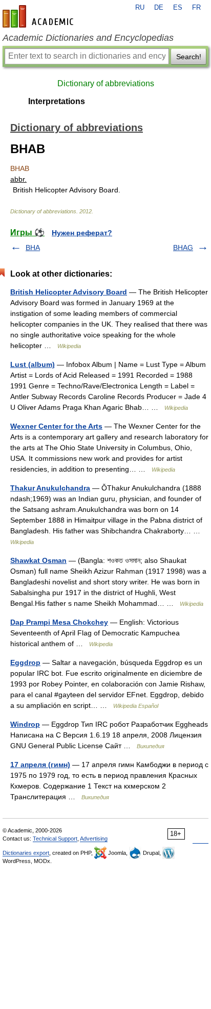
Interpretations (56, 101)
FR (196, 7)
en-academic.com (39, 16)
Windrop (25, 724)
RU (139, 7)
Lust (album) (32, 364)
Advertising (94, 838)
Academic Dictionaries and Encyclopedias (88, 38)
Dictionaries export (26, 853)
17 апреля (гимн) (40, 764)
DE (158, 7)
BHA (33, 247)
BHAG (183, 247)
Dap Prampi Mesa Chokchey (59, 622)
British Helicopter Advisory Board (68, 292)
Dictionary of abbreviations (105, 83)
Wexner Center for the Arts (56, 426)
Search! (188, 57)
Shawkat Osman (38, 560)
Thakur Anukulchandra (50, 488)
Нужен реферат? (82, 233)
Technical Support (55, 838)
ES (177, 7)
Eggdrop (25, 662)
